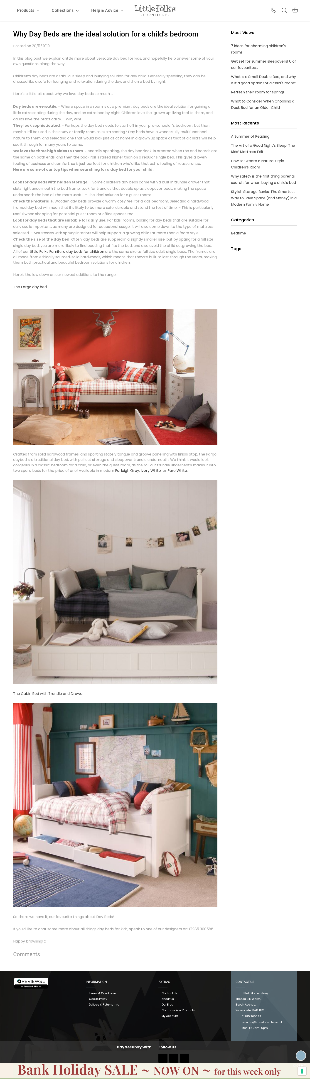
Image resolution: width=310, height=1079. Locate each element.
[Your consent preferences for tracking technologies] (302, 1071)
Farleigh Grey (127, 470)
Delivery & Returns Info (104, 1004)
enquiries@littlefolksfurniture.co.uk (262, 1022)
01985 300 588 (273, 10)
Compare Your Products (178, 1010)
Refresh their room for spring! (257, 92)
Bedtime (238, 233)
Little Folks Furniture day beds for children (67, 251)
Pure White (177, 470)
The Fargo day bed (30, 287)
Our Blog (167, 1004)
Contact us (169, 993)
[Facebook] (162, 1060)
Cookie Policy (98, 999)
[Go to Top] (301, 1055)
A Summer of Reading (250, 136)
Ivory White (151, 470)
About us (168, 999)
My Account (170, 1016)
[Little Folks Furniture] (155, 10)
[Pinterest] (184, 1060)
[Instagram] (173, 1060)
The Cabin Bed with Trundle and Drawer (48, 693)
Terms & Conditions (102, 993)
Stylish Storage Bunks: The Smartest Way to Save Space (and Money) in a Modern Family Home (264, 198)
